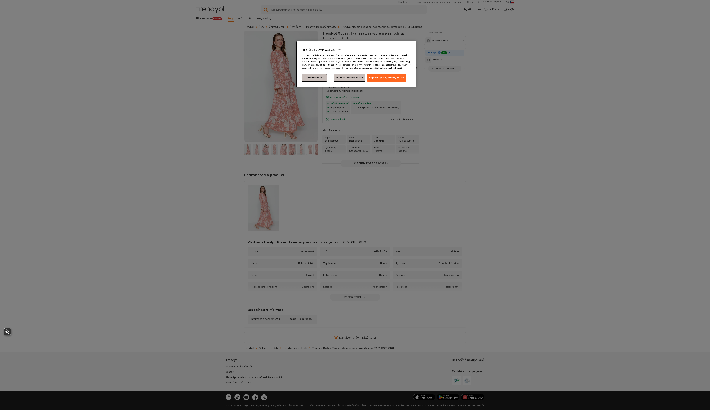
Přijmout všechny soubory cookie (386, 77)
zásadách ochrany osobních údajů (386, 68)
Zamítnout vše (314, 77)
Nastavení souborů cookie (349, 77)
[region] (356, 64)
